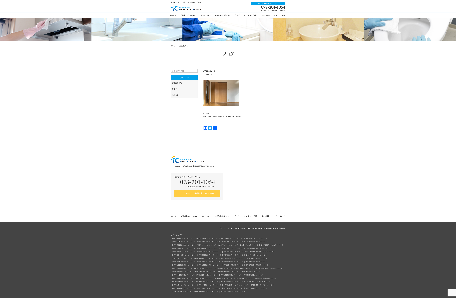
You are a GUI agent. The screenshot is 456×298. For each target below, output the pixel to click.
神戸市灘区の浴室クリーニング (253, 275)
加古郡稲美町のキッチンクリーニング (233, 291)
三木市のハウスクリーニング (249, 245)
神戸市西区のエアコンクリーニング (208, 248)
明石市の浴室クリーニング (204, 278)
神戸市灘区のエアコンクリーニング (183, 255)
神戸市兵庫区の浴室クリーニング (230, 275)
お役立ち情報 (177, 83)
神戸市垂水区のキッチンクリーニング (233, 281)
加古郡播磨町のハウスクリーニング (272, 245)
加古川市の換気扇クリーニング (182, 268)
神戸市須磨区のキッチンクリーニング (259, 281)
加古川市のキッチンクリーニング (256, 288)
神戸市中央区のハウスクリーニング (183, 241)
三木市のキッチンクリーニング (182, 291)
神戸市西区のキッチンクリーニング (207, 281)
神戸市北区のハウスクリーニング (256, 238)
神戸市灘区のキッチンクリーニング (183, 288)
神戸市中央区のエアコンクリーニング (209, 251)
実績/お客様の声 (222, 15)
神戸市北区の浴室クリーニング (251, 271)
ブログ (237, 15)
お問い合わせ (280, 15)
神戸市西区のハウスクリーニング (183, 238)
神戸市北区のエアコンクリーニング (183, 251)
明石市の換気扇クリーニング (203, 268)
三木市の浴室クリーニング (244, 278)
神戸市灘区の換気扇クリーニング (232, 265)
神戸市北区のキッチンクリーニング (183, 285)
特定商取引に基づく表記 (242, 228)
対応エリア (206, 15)
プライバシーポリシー (226, 228)
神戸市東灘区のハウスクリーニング (183, 245)
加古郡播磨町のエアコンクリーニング (206, 258)
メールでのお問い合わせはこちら (199, 193)
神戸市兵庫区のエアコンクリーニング (262, 251)
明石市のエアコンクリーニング (233, 255)
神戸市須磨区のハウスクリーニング (232, 238)
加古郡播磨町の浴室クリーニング (265, 278)
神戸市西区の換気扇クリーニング (257, 258)
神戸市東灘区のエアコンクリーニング (209, 255)
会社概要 (266, 15)
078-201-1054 (273, 7)
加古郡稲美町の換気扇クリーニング (272, 268)
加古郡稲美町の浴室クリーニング (183, 281)
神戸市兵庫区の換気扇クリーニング (208, 265)
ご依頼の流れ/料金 (188, 15)
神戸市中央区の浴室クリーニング (183, 275)
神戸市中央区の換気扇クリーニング (257, 261)
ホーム (173, 15)
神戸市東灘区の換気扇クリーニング (257, 265)
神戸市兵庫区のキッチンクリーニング (262, 285)
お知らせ (175, 95)
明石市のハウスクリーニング (206, 245)
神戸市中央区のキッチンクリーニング (209, 285)
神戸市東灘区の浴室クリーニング (183, 278)
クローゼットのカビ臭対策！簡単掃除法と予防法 (222, 116)
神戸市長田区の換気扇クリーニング (183, 265)
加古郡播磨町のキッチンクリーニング (206, 291)
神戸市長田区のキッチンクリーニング (235, 285)
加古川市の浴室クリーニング (224, 278)
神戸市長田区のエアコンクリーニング (235, 251)
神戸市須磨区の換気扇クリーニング (208, 261)
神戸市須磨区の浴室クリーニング (228, 271)
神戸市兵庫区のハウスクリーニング (233, 241)
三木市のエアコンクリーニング (182, 258)
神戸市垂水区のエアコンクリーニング (234, 248)
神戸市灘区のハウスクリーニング (257, 241)
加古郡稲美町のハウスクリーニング (183, 248)
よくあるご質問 (251, 15)
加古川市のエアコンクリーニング (256, 255)
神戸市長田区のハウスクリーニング (208, 241)
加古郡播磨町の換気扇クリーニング (247, 268)
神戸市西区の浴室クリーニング (182, 271)
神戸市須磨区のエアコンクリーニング (260, 248)
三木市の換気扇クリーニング (224, 268)
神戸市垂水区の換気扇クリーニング (183, 261)
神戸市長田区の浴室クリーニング (206, 275)
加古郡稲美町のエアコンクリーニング (233, 258)
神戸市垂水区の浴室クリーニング (205, 271)
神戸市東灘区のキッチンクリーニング (209, 288)
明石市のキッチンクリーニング (233, 288)
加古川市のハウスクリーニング (228, 245)
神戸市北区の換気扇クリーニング (232, 261)
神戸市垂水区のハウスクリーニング (207, 238)
